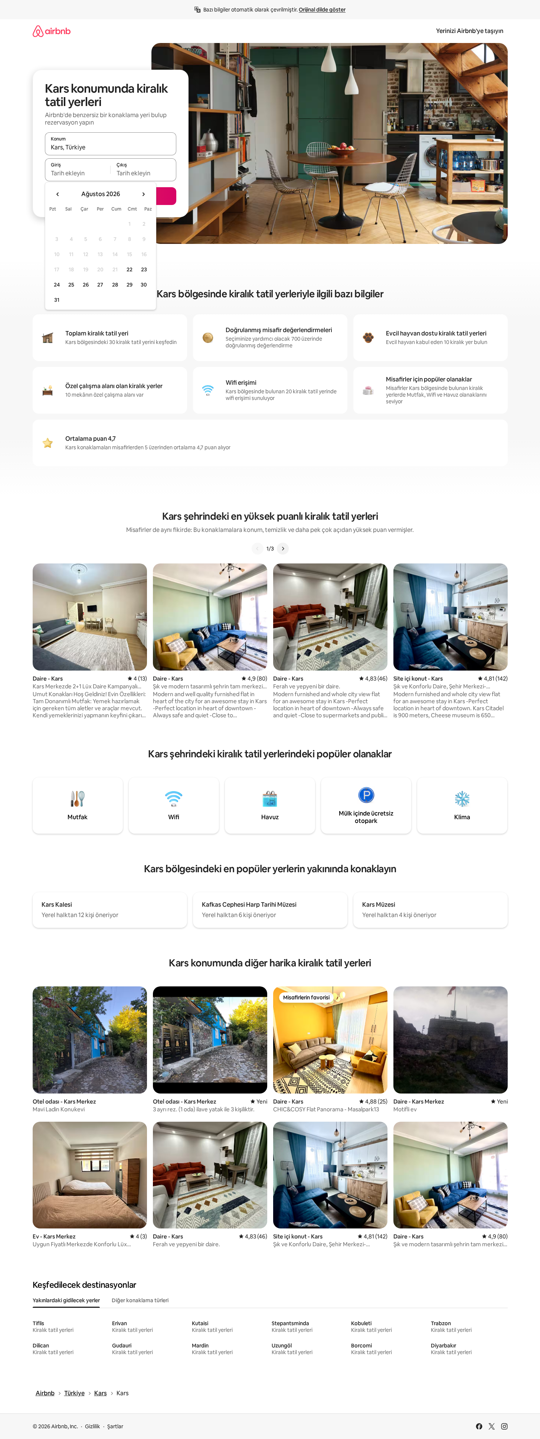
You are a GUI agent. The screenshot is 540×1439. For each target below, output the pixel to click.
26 (86, 284)
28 (115, 284)
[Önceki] (258, 549)
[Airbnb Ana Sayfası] (52, 31)
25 (71, 284)
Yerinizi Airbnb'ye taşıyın (469, 31)
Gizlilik (92, 1426)
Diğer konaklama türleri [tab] (140, 1300)
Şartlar (115, 1426)
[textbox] (78, 173)
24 (57, 284)
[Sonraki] (283, 549)
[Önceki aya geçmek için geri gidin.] (58, 194)
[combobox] (110, 147)
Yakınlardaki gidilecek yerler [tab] (66, 1300)
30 (144, 284)
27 (100, 284)
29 (129, 284)
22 (129, 269)
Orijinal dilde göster (322, 9)
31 (56, 300)
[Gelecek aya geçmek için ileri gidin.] (143, 194)
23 (144, 269)
